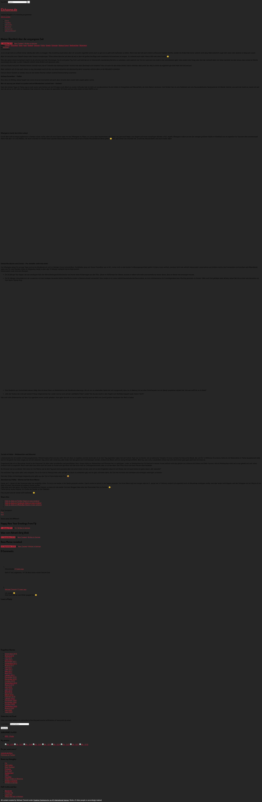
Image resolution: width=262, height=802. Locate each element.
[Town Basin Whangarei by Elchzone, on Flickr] (26, 220)
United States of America (14, 779)
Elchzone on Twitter (8, 755)
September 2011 (11, 664)
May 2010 (8, 691)
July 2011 (8, 667)
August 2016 (9, 656)
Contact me (8, 29)
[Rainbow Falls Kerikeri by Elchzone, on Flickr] (26, 130)
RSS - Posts (9, 736)
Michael (6, 47)
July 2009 (8, 710)
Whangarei (83, 45)
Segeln (48, 45)
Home (7, 20)
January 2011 (10, 675)
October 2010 (10, 681)
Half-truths (8, 25)
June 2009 (8, 712)
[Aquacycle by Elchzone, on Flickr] (26, 260)
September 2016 (11, 654)
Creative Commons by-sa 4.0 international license (51, 800)
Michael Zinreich (11, 589)
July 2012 (8, 658)
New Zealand (19, 43)
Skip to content (5, 17)
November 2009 (10, 702)
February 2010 (10, 697)
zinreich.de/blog (6, 753)
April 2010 (8, 693)
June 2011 (8, 669)
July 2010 (8, 687)
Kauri (25, 45)
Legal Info (8, 795)
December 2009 (10, 701)
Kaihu (21, 45)
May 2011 (8, 671)
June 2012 (8, 660)
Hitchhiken (14, 45)
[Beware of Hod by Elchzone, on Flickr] (20, 387)
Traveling (7, 23)
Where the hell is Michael (14, 797)
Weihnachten (74, 45)
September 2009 (11, 706)
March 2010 (9, 695)
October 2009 (10, 704)
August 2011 (9, 665)
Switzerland (9, 773)
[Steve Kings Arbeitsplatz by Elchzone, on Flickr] (20, 333)
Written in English (11, 781)
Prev (2, 512)
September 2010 (11, 683)
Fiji (16, 528)
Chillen (7, 45)
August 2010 (9, 685)
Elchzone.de (9, 9)
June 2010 (8, 689)
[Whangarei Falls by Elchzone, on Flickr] (26, 179)
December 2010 (10, 677)
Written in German (30, 43)
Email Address (5, 724)
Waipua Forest (63, 45)
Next (2, 514)
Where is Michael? (10, 31)
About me (8, 27)
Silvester (54, 45)
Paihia (43, 45)
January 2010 (10, 699)
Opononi (37, 45)
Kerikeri (30, 45)
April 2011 (8, 673)
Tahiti (7, 775)
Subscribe (4, 728)
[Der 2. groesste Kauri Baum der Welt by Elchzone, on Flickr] (20, 451)
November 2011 (10, 662)
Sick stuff (8, 771)
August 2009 (9, 708)
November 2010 (10, 679)
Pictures (8, 769)
